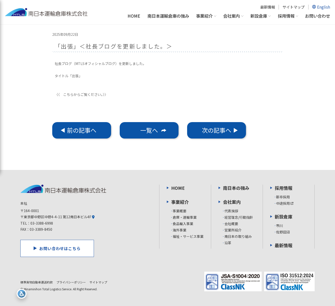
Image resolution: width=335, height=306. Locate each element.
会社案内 (231, 16)
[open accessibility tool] (21, 294)
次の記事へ (216, 130)
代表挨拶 (231, 210)
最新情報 (267, 7)
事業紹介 (204, 16)
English (323, 7)
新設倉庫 (258, 16)
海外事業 (179, 230)
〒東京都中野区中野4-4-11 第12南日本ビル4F (56, 216)
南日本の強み (236, 188)
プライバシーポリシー (71, 282)
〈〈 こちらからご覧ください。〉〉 (81, 94)
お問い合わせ (317, 16)
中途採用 (283, 203)
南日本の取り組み (238, 236)
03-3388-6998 (41, 223)
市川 (279, 225)
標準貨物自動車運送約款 (36, 282)
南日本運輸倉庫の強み (168, 16)
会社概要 (231, 223)
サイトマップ (294, 7)
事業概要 (179, 210)
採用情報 (286, 16)
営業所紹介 (233, 230)
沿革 (227, 242)
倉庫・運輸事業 (185, 217)
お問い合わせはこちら (60, 248)
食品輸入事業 (183, 223)
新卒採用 (283, 196)
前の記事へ (81, 130)
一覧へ (149, 130)
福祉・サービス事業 (188, 236)
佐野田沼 (283, 232)
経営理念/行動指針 (238, 217)
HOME (134, 16)
